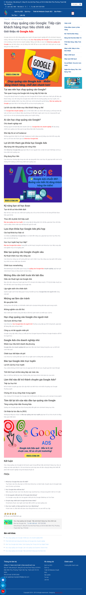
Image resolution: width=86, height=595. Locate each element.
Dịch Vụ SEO (19, 11)
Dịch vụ (27, 11)
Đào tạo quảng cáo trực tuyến (13, 222)
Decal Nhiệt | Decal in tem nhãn (72, 64)
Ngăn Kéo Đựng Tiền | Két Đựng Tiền (72, 71)
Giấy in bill (67, 23)
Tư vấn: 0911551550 (37, 7)
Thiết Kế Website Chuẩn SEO (42, 11)
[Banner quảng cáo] (73, 83)
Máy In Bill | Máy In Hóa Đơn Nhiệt (71, 50)
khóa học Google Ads (31, 138)
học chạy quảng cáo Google (40, 39)
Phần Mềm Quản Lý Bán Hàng (72, 28)
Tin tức (14, 15)
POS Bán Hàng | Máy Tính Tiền (72, 43)
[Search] (80, 4)
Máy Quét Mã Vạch (70, 59)
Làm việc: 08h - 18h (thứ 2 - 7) (16, 7)
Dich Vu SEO (58, 592)
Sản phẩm (57, 11)
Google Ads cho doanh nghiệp (41, 127)
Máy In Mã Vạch (69, 55)
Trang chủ (7, 19)
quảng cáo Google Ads (36, 268)
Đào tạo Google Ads (17, 19)
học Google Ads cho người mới (22, 324)
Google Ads (27, 31)
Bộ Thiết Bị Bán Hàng (71, 34)
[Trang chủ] (12, 11)
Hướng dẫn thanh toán (71, 565)
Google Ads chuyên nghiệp (14, 111)
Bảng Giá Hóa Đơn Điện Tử (72, 38)
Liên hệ (22, 15)
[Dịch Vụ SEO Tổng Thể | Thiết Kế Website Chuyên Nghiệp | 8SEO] (6, 13)
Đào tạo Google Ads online (12, 245)
